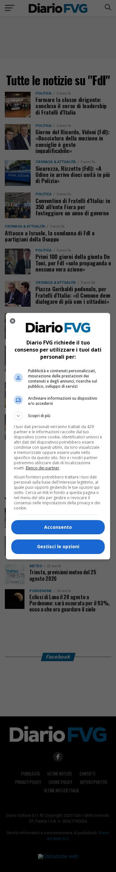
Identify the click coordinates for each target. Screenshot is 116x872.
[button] (58, 415)
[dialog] (58, 436)
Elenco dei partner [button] (42, 468)
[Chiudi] (12, 320)
